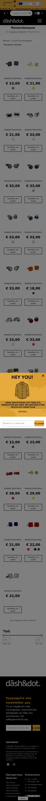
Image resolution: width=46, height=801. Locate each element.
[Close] (43, 375)
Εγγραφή (39, 423)
